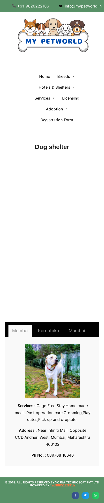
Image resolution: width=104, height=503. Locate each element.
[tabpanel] (52, 401)
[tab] (20, 331)
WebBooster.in (63, 485)
